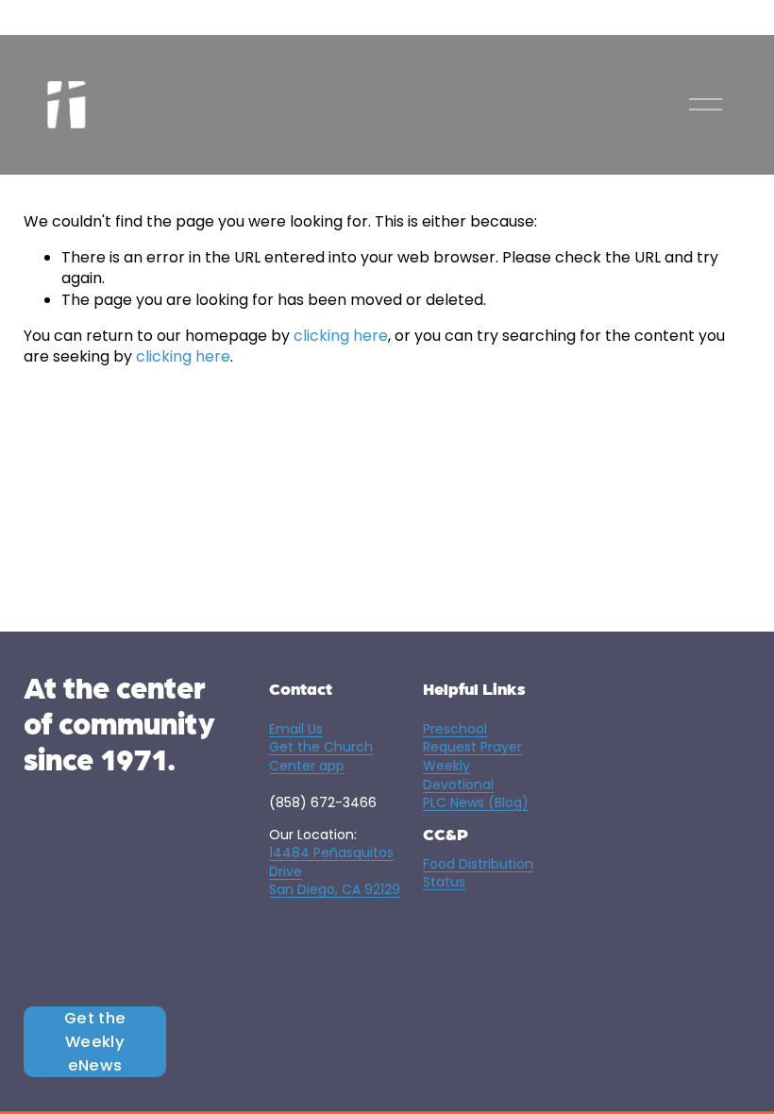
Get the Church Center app (321, 756)
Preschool (455, 729)
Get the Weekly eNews (95, 1041)
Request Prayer (472, 747)
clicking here (341, 335)
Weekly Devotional (458, 775)
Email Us (296, 729)
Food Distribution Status (478, 873)
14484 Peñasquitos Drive (331, 862)
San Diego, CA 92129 (334, 890)
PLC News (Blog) (476, 803)
